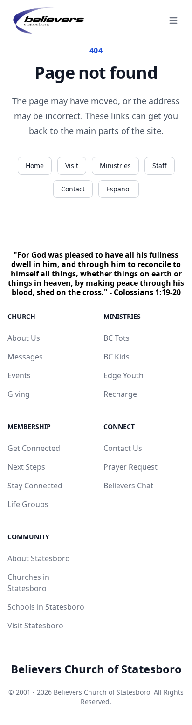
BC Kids (116, 357)
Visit (71, 165)
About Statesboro (38, 558)
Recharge (120, 394)
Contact (73, 188)
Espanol (118, 188)
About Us (23, 338)
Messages (25, 357)
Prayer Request (130, 467)
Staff (159, 165)
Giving (18, 394)
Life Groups (27, 504)
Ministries (115, 165)
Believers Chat (128, 485)
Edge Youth (123, 375)
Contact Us (122, 448)
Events (19, 375)
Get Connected (33, 448)
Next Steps (26, 467)
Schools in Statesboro (45, 607)
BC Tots (116, 338)
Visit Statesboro (35, 625)
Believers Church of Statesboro (96, 669)
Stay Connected (34, 485)
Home (35, 165)
